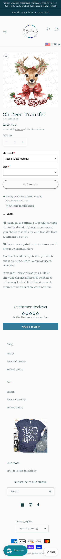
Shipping (19, 129)
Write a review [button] (30, 326)
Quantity (7, 135)
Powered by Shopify (39, 553)
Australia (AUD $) (29, 528)
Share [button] (10, 213)
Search (11, 353)
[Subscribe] (50, 491)
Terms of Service (16, 361)
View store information (20, 205)
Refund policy (15, 369)
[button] (4, 31)
